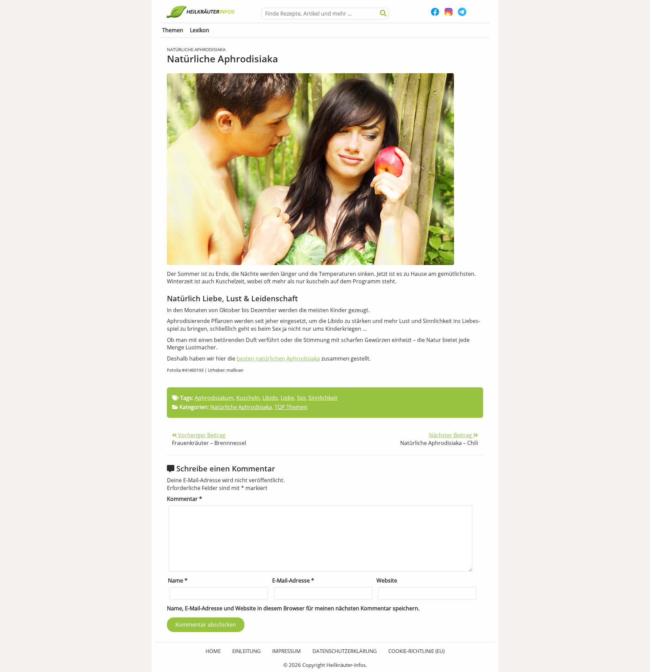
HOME (213, 651)
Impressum (286, 651)
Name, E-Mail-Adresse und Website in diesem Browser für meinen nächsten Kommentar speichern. (293, 608)
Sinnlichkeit (323, 398)
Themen (172, 30)
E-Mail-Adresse (293, 580)
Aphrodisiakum (214, 398)
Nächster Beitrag (451, 435)
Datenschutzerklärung (344, 651)
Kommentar (184, 499)
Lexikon (199, 30)
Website (386, 580)
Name (178, 580)
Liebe (287, 398)
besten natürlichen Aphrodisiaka (278, 358)
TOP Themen (291, 407)
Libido (270, 398)
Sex (301, 398)
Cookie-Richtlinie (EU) (416, 651)
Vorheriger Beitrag (201, 435)
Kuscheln (248, 398)
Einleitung (246, 651)
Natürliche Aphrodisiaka (241, 407)
